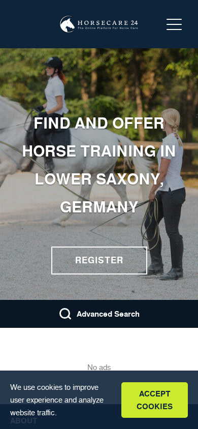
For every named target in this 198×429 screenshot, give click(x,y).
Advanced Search (108, 314)
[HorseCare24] (99, 24)
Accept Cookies (155, 400)
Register (99, 260)
